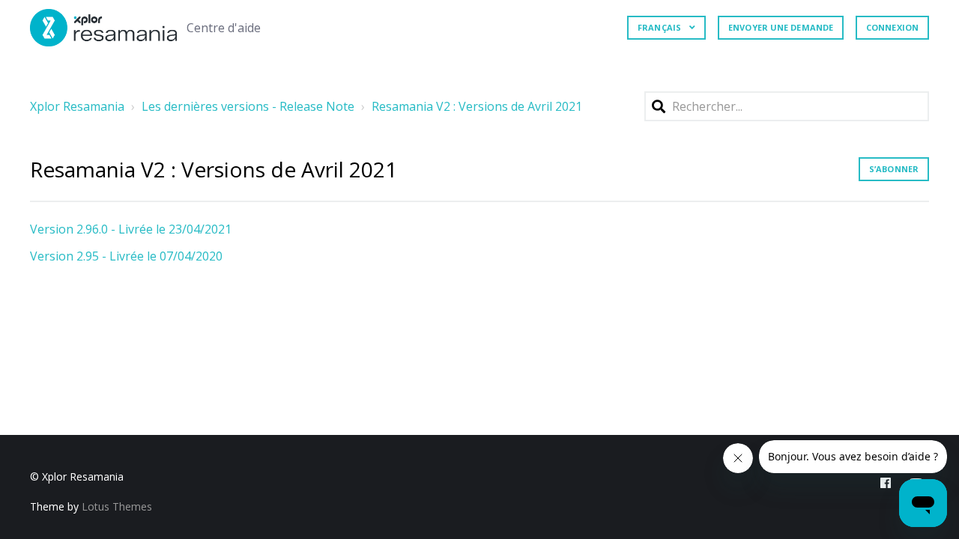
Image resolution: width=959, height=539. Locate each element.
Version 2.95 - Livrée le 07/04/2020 (126, 256)
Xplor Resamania (77, 106)
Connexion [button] (892, 27)
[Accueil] (104, 27)
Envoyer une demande (780, 27)
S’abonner (894, 168)
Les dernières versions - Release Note (248, 106)
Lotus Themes (117, 506)
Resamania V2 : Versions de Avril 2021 (477, 106)
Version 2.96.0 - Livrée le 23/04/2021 (131, 229)
